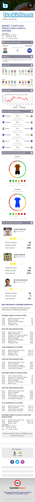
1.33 (3, 38)
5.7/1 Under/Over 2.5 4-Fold (12, 403)
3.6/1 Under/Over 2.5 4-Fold (12, 347)
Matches (18, 433)
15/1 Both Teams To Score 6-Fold (14, 373)
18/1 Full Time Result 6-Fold (12, 388)
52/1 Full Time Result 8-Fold (12, 329)
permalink (21, 435)
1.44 (10, 38)
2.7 (12, 38)
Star (31, 42)
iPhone (15, 455)
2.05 (16, 38)
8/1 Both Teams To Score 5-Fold (14, 315)
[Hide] (31, 56)
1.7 (14, 38)
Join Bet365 (5, 33)
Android (20, 455)
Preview (30, 433)
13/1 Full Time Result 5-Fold (12, 359)
